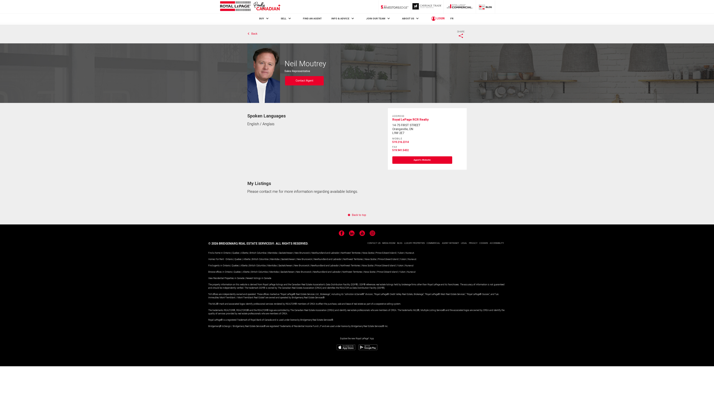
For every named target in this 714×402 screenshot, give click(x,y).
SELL (283, 18)
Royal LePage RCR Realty (410, 119)
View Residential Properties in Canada (226, 278)
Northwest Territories (351, 253)
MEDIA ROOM (388, 243)
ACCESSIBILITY (497, 243)
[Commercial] (460, 6)
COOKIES (483, 243)
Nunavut (410, 253)
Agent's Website (422, 160)
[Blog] (485, 6)
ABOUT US (408, 18)
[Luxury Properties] (427, 7)
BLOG (399, 243)
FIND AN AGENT (312, 18)
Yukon (401, 253)
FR (452, 18)
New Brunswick (302, 253)
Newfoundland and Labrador (325, 253)
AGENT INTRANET (450, 243)
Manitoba (272, 253)
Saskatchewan (286, 253)
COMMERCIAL (433, 243)
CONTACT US (373, 243)
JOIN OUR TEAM (375, 18)
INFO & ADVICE (340, 18)
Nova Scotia (368, 253)
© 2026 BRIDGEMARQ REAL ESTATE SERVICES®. (241, 243)
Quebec (235, 253)
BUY (261, 18)
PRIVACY (473, 243)
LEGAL (464, 243)
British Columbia (258, 253)
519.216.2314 (400, 142)
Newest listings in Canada (258, 278)
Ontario (227, 253)
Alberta (244, 253)
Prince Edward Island (386, 253)
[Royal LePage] (250, 7)
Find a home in (215, 253)
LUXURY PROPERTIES (414, 243)
